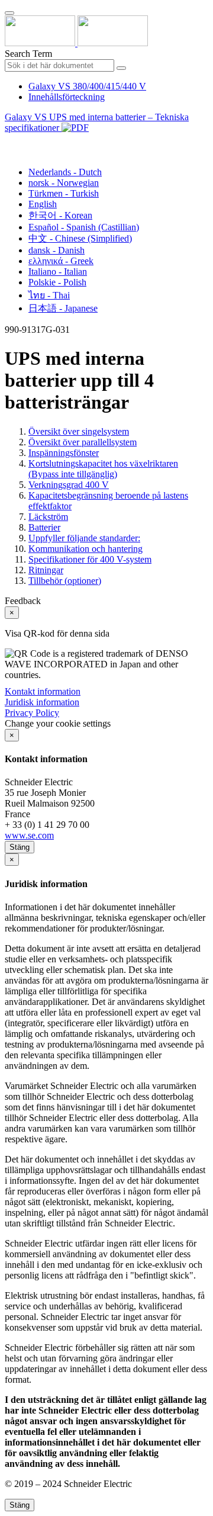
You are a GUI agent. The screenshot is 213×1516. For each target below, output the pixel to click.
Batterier (44, 527)
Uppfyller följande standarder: (84, 538)
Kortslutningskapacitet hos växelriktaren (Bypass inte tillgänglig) (103, 468)
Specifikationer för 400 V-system (89, 559)
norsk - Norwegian (63, 183)
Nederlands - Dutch (65, 172)
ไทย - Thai (49, 295)
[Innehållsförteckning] (9, 141)
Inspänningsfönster (63, 453)
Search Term (28, 54)
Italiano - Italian (57, 271)
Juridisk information (42, 702)
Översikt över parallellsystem (82, 442)
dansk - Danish (56, 250)
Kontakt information (42, 691)
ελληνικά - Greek (60, 261)
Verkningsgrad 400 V (68, 485)
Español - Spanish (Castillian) (83, 227)
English (42, 204)
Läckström (48, 517)
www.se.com (29, 835)
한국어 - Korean (60, 215)
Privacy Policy (32, 713)
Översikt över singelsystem (78, 431)
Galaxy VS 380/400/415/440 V (87, 86)
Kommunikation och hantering (85, 549)
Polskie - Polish (57, 282)
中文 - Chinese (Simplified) (80, 238)
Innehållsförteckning (66, 97)
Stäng (19, 847)
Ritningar (45, 570)
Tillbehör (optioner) (64, 581)
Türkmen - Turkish (63, 193)
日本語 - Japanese (63, 308)
